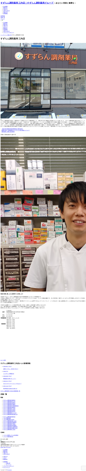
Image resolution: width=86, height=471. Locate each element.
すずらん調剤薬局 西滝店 (9, 416)
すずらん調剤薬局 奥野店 (9, 403)
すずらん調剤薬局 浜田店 (9, 410)
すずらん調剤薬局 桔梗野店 (9, 422)
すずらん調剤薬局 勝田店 (9, 400)
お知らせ (5, 9)
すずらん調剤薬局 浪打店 (9, 411)
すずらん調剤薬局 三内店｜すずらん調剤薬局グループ (27, 3)
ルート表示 (3, 360)
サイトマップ (6, 467)
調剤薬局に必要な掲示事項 (8, 131)
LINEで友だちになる (6, 447)
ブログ (4, 457)
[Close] (1, 20)
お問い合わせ (6, 10)
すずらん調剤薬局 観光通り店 (10, 414)
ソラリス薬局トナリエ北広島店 (10, 435)
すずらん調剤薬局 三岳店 (9, 429)
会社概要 (5, 6)
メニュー (3, 18)
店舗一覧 (5, 12)
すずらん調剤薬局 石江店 (9, 401)
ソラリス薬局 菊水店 (8, 436)
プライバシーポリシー (8, 32)
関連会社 (5, 28)
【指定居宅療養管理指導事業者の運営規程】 (12, 129)
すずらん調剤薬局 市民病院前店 (11, 405)
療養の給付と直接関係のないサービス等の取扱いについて (16, 130)
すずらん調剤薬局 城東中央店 (10, 428)
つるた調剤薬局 (7, 418)
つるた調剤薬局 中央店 (8, 419)
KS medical (9, 469)
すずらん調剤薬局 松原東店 (9, 425)
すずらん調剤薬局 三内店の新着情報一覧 (10, 391)
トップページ (4, 35)
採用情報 (5, 13)
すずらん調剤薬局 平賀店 (9, 423)
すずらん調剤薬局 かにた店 (9, 412)
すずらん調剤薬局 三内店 (9, 408)
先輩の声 (8, 463)
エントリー (8, 464)
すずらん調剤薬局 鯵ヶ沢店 (9, 421)
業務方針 (5, 7)
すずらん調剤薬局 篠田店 (9, 407)
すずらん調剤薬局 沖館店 (9, 404)
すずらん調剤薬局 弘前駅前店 (10, 426)
